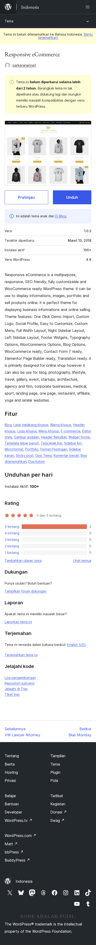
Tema (9, 21)
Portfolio (31, 449)
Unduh (72, 197)
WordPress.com (20, 835)
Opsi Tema (43, 455)
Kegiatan (57, 804)
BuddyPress (17, 860)
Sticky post (24, 455)
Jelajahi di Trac (16, 689)
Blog (8, 425)
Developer (13, 812)
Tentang (12, 755)
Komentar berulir (66, 455)
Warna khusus (60, 425)
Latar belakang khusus (31, 425)
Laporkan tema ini (18, 622)
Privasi (10, 780)
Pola (54, 780)
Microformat (14, 449)
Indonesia (24, 881)
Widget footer (79, 437)
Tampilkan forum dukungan (25, 591)
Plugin (55, 772)
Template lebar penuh (22, 443)
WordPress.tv (18, 820)
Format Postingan (53, 449)
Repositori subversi (19, 683)
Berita (10, 764)
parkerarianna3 (24, 65)
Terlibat (56, 795)
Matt (11, 844)
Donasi (58, 812)
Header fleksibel (54, 437)
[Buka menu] (88, 7)
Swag (57, 820)
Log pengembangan (20, 678)
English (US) (76, 645)
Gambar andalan (26, 437)
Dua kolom (36, 461)
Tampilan (57, 755)
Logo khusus (27, 431)
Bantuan (12, 804)
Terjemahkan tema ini (21, 655)
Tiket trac (12, 694)
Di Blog (60, 216)
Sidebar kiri (73, 443)
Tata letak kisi (51, 443)
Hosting (11, 772)
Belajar (10, 795)
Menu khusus (49, 431)
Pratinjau (26, 197)
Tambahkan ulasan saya (23, 560)
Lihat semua (82, 560)
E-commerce (70, 431)
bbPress (14, 852)
